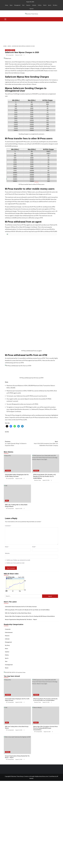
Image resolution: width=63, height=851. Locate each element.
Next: (46, 443)
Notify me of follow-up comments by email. (18, 560)
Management (17, 5)
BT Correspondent (10, 55)
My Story (55, 5)
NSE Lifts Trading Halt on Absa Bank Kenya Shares (18, 613)
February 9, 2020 (18, 55)
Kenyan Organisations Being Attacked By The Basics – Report (21, 619)
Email (34, 546)
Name (7, 546)
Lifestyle (34, 5)
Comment (8, 525)
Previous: (15, 443)
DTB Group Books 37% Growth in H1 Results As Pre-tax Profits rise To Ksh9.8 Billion (27, 609)
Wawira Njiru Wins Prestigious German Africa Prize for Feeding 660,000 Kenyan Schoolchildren (30, 616)
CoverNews (52, 776)
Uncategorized (9, 664)
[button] (5, 19)
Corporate (8, 50)
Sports (49, 5)
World (44, 5)
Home (6, 5)
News (11, 5)
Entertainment (9, 632)
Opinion (31, 8)
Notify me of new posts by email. (16, 563)
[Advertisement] (31, 33)
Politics (39, 5)
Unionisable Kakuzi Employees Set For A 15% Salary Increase (21, 606)
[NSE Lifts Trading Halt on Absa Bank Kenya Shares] (17, 494)
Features (28, 5)
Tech (23, 5)
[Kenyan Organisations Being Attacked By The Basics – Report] (17, 745)
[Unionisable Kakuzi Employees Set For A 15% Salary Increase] (17, 464)
